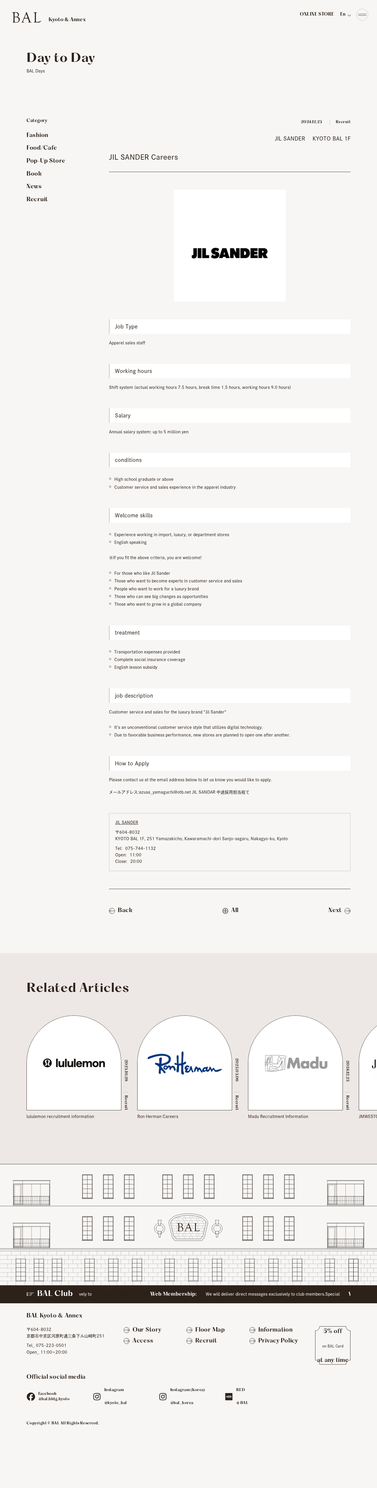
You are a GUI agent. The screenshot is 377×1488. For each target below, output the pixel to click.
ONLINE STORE (317, 14)
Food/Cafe (42, 148)
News (34, 186)
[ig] (96, 1396)
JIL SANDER (290, 138)
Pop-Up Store (46, 161)
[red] (228, 1396)
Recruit (37, 199)
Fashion (37, 135)
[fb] (31, 1396)
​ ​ (49, 17)
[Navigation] (362, 15)
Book (34, 174)
